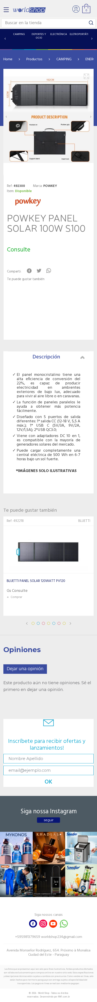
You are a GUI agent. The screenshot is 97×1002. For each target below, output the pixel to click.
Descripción (46, 357)
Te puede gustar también (25, 279)
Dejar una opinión (25, 669)
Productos (34, 59)
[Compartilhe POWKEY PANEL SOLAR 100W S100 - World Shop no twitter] (39, 270)
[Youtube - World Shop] (53, 923)
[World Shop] (29, 10)
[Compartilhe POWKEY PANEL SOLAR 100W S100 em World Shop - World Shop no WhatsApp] (48, 270)
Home (7, 59)
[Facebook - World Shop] (33, 923)
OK (48, 782)
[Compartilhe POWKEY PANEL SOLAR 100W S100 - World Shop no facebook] (29, 270)
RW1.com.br (64, 996)
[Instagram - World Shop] (43, 923)
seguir (48, 820)
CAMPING (64, 59)
